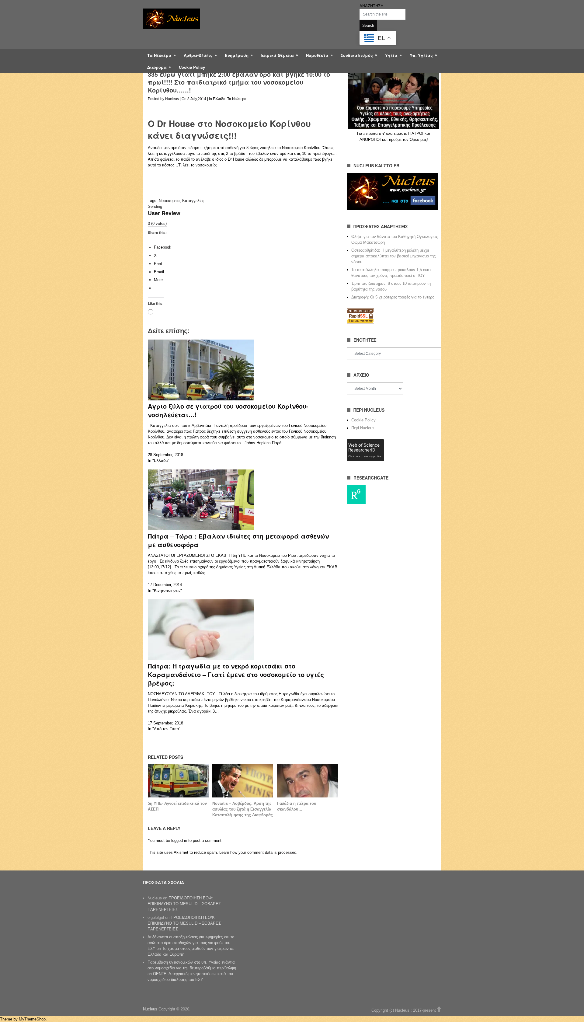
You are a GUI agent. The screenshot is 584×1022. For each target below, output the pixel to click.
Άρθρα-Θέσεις (198, 55)
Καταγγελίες (193, 200)
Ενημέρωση (237, 55)
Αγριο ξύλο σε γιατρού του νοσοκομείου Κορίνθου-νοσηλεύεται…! (228, 410)
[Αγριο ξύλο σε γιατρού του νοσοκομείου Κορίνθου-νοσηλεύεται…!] (201, 399)
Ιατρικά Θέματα (277, 55)
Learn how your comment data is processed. (258, 852)
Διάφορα (157, 67)
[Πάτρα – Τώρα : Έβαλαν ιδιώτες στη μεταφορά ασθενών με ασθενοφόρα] (201, 529)
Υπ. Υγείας (421, 55)
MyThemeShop (32, 1019)
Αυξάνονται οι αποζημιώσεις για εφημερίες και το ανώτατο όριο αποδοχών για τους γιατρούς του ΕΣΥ (191, 943)
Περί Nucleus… (364, 428)
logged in (179, 840)
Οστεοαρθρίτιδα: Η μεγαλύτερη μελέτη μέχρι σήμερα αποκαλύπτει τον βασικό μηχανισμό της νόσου (393, 256)
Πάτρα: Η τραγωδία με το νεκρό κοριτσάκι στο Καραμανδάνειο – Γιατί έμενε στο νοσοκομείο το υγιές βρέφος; (236, 674)
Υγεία (391, 55)
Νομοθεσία (317, 55)
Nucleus (172, 99)
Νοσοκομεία (169, 200)
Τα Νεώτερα (159, 55)
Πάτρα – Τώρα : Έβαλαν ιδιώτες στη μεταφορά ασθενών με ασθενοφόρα (238, 540)
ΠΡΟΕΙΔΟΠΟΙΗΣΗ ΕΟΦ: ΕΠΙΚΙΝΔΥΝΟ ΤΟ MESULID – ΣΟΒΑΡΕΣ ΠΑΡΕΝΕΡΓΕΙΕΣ (184, 904)
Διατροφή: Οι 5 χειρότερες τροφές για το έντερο (392, 297)
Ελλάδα (219, 99)
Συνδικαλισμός (357, 55)
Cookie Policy (192, 67)
